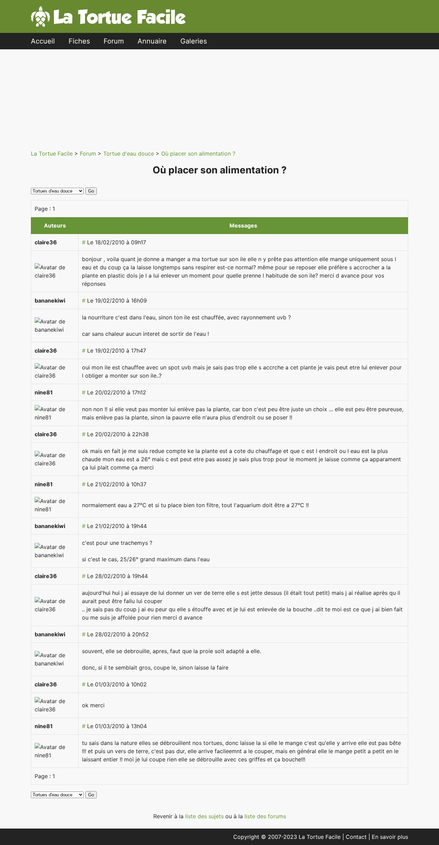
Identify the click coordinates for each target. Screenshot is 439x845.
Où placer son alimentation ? (198, 153)
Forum (114, 41)
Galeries (193, 41)
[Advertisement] (224, 97)
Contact (357, 836)
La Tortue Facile (52, 153)
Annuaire (152, 41)
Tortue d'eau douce (129, 153)
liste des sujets (205, 816)
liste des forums (265, 816)
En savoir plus (390, 836)
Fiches (79, 41)
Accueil (43, 41)
